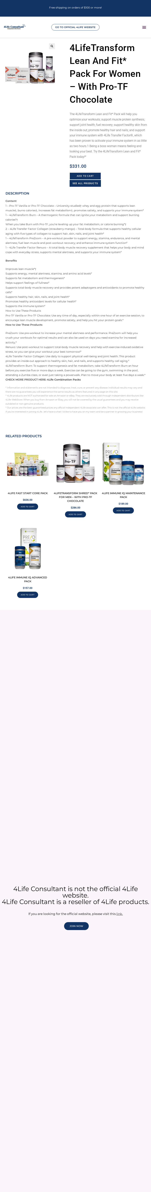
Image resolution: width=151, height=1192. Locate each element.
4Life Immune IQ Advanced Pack (27, 579)
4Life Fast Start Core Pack (28, 493)
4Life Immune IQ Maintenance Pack (123, 495)
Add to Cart (85, 176)
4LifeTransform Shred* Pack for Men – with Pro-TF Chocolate (75, 497)
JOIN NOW (76, 926)
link (119, 914)
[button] (144, 27)
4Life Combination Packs (64, 379)
